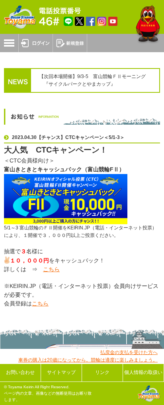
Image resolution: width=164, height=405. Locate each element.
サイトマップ (61, 372)
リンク (102, 372)
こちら (51, 269)
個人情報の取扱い (143, 372)
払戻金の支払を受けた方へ (129, 352)
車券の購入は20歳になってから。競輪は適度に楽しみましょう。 (88, 360)
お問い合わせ (20, 372)
